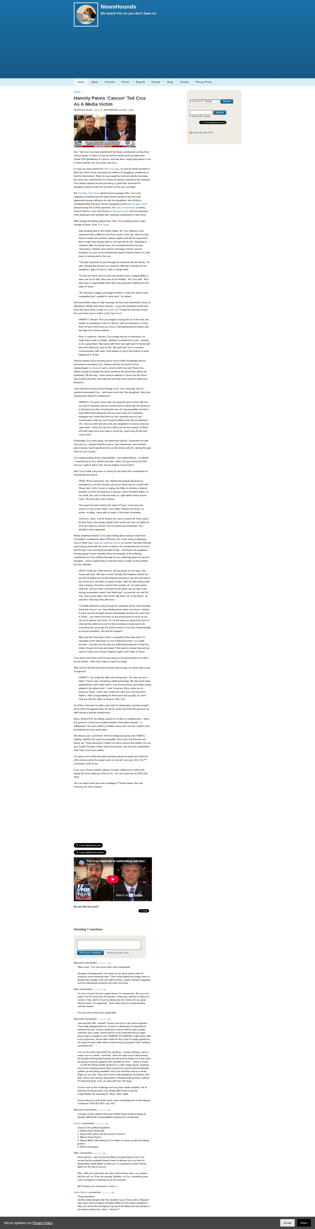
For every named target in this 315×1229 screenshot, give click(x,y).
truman (77, 1123)
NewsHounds (118, 6)
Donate (156, 82)
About (94, 82)
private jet (113, 309)
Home (80, 82)
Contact (184, 82)
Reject (304, 1222)
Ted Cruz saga (111, 168)
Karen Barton (81, 1192)
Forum (125, 82)
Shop (170, 82)
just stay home (120, 211)
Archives (110, 82)
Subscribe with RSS (203, 132)
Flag (131, 110)
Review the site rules (118, 952)
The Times (103, 224)
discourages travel (137, 204)
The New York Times (88, 193)
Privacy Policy (204, 82)
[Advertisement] (157, 51)
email (207, 116)
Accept (287, 1222)
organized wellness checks (107, 542)
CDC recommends (126, 207)
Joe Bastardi (95, 368)
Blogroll (140, 82)
